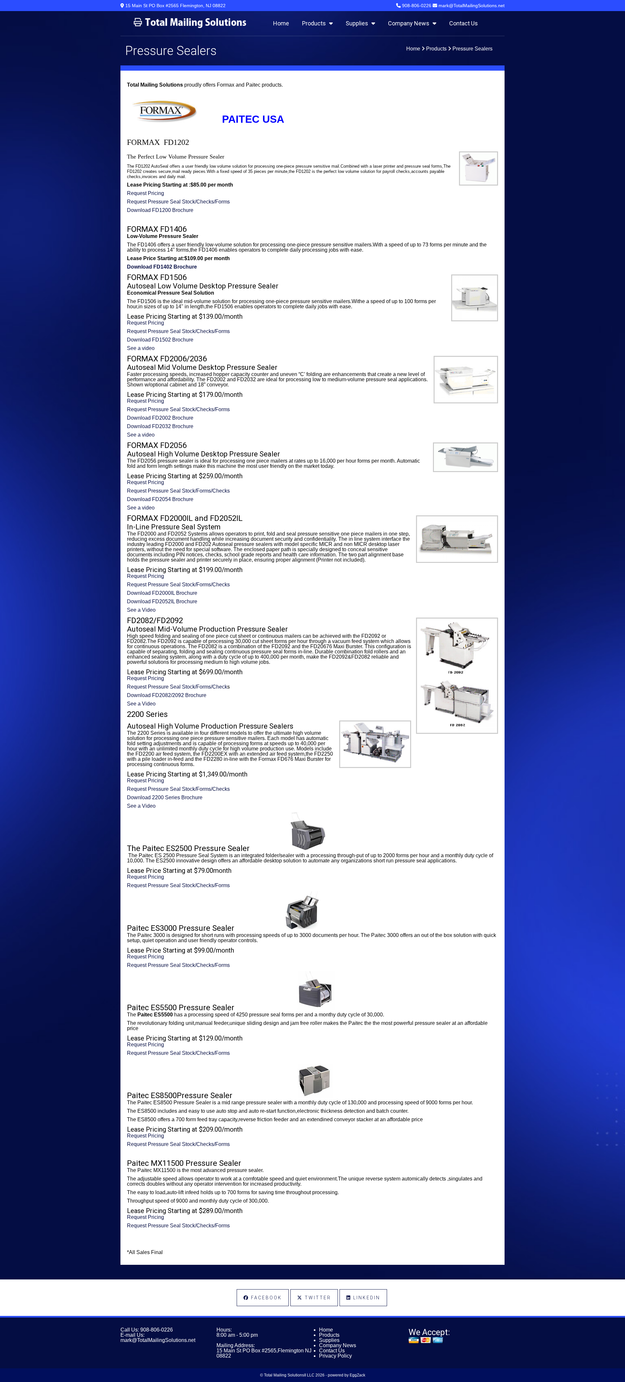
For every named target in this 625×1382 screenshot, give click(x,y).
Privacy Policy (335, 1356)
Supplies (357, 23)
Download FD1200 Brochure (160, 210)
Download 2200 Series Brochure (164, 797)
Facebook (265, 1297)
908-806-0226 (156, 1330)
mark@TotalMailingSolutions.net (157, 1340)
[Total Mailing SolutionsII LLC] (189, 26)
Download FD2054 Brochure (160, 499)
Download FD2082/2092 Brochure (166, 695)
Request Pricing (145, 193)
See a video (141, 348)
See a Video (141, 610)
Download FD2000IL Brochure (162, 593)
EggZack (357, 1375)
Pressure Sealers (472, 48)
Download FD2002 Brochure (160, 418)
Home (281, 23)
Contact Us (463, 23)
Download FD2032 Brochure (160, 426)
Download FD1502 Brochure (160, 339)
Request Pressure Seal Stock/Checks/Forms (178, 201)
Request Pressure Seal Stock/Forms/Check (177, 687)
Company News (408, 23)
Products (314, 23)
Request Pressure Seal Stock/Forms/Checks (178, 491)
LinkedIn (365, 1297)
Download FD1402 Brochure (162, 267)
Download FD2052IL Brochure (162, 601)
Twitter (317, 1297)
